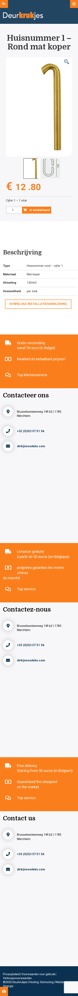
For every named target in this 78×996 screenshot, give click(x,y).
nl (4, 4)
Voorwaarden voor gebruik (39, 974)
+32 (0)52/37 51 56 (30, 431)
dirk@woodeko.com (31, 446)
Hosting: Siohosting (41, 982)
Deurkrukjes (20, 982)
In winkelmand (39, 210)
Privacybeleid (11, 974)
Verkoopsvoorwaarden (17, 978)
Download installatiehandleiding (38, 304)
